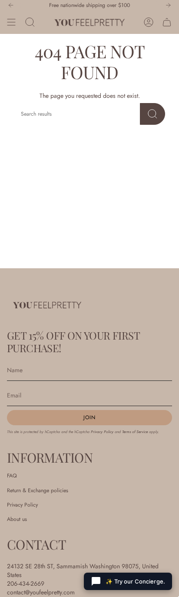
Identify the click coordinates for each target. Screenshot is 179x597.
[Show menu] (11, 22)
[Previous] (11, 5)
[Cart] (167, 22)
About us (17, 519)
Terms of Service (135, 431)
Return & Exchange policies (37, 490)
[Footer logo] (47, 305)
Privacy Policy (102, 431)
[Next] (168, 5)
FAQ (12, 476)
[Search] (152, 114)
